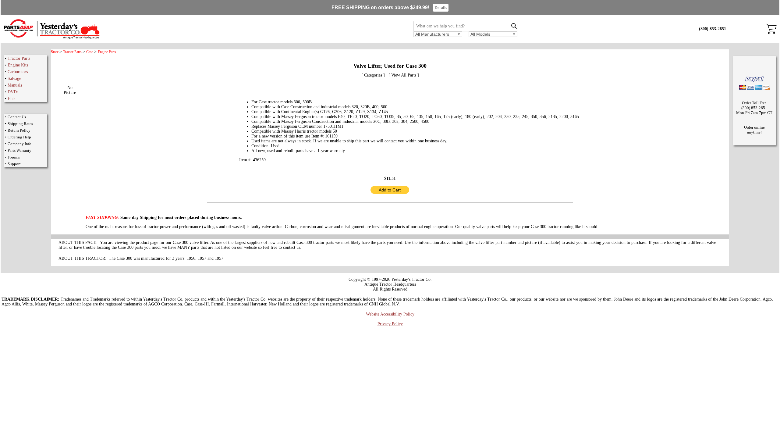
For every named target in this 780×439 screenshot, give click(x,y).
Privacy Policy (390, 324)
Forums (14, 157)
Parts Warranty (19, 150)
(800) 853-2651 (712, 29)
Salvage (14, 78)
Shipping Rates (20, 123)
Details (440, 7)
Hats (11, 98)
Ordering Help (19, 137)
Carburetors (18, 72)
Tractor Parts (19, 58)
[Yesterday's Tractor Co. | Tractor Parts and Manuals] (51, 38)
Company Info (19, 143)
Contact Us (17, 117)
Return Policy (19, 130)
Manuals (15, 85)
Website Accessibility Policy (390, 314)
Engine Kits (18, 65)
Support (14, 164)
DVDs (13, 92)
